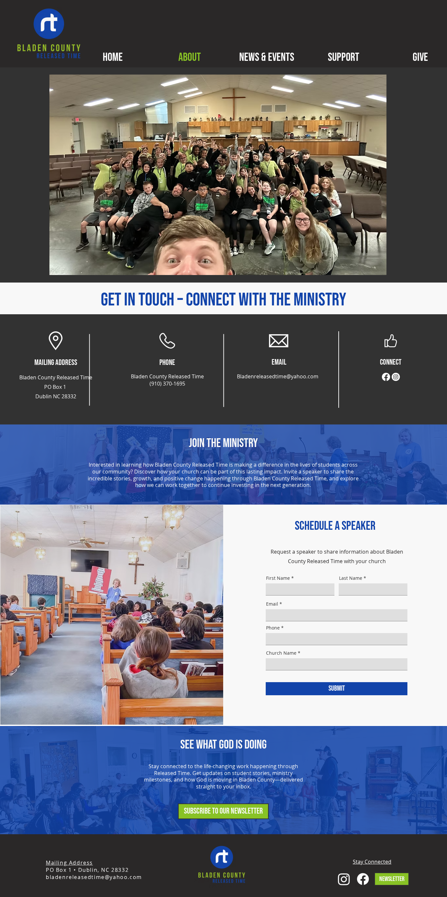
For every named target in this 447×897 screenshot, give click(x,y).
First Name (278, 578)
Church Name (281, 653)
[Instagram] (396, 377)
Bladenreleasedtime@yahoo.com (277, 376)
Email (272, 604)
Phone (273, 628)
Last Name (350, 578)
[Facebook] (386, 377)
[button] (223, 811)
